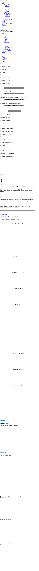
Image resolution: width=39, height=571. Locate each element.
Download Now (3, 452)
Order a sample (2, 420)
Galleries (2, 494)
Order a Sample (3, 214)
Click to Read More (14, 62)
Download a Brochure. (5, 423)
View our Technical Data (5, 455)
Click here (2, 216)
